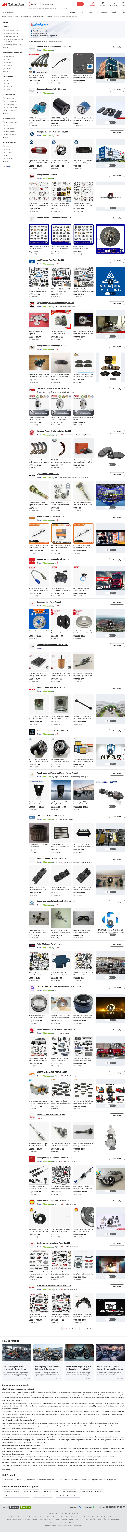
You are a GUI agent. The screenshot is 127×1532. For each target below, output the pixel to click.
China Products (22, 1517)
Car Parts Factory (44, 8)
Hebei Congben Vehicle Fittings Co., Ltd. (53, 730)
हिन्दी (87, 1519)
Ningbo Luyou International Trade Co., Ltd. (53, 1243)
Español (20, 1519)
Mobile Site (75, 1513)
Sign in (123, 5)
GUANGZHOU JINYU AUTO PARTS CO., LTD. (54, 1286)
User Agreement (54, 1523)
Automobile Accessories (46, 1480)
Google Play (25, 1507)
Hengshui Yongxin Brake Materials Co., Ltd (54, 431)
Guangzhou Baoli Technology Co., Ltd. (52, 345)
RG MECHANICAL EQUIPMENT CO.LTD (52, 1072)
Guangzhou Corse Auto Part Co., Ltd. (51, 89)
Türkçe (99, 1519)
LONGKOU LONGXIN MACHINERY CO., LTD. (54, 388)
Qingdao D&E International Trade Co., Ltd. (53, 559)
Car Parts (20, 1480)
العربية (71, 1519)
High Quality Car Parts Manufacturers (91, 1491)
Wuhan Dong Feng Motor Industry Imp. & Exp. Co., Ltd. (58, 1029)
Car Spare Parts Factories (11, 1491)
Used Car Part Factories (50, 1491)
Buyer (81, 12)
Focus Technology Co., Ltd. (64, 1525)
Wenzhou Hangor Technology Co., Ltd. (52, 858)
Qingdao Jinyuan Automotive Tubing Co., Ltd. (54, 46)
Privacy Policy (73, 1523)
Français (34, 1519)
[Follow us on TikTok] (110, 1507)
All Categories (9, 12)
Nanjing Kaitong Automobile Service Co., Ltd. (55, 1158)
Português (27, 1519)
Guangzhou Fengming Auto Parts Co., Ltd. (53, 1200)
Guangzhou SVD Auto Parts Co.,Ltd (50, 174)
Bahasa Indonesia (115, 1519)
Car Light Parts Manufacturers (43, 1496)
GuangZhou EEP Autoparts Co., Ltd (50, 516)
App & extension (102, 12)
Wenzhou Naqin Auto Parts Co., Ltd (51, 687)
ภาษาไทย (92, 1519)
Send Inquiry (117, 47)
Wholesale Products (52, 1517)
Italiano (51, 1519)
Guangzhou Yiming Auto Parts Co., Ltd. (52, 645)
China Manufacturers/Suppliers (37, 1517)
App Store (14, 1507)
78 (87, 1329)
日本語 (82, 1519)
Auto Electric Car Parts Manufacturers (68, 1496)
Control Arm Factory (55, 8)
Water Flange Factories (69, 1491)
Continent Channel (76, 1517)
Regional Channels (97, 1517)
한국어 (76, 1519)
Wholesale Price (64, 1517)
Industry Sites (86, 1517)
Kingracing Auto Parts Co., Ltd (49, 602)
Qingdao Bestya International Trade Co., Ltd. (54, 217)
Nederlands (64, 1519)
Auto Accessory (8, 1480)
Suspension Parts (96, 1480)
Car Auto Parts (62, 1480)
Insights (116, 1517)
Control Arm (31, 1480)
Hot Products (12, 1517)
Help (90, 12)
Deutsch (57, 1519)
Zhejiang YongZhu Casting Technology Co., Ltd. (55, 303)
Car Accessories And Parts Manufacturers (16, 1496)
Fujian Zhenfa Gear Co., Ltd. (48, 474)
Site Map (67, 1513)
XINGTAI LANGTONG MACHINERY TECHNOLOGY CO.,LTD (59, 987)
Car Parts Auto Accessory (79, 1480)
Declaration (64, 1523)
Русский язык (42, 1519)
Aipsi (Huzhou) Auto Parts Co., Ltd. (50, 260)
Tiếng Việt (106, 1519)
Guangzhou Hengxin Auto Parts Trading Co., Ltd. (56, 901)
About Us (51, 1513)
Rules (123, 12)
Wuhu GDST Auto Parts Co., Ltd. (49, 944)
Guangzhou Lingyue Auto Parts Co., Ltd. (52, 132)
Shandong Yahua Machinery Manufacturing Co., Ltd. (57, 773)
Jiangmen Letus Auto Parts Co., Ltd (51, 1115)
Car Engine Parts (111, 1480)
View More (6, 1469)
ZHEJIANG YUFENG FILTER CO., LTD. (51, 816)
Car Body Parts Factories (31, 1491)
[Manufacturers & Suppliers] (13, 4)
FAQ (57, 1513)
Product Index (108, 1517)
